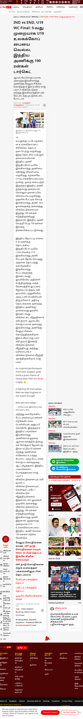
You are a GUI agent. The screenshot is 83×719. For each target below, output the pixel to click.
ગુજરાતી (42, 2)
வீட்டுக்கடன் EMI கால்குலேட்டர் (6, 614)
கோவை (4, 685)
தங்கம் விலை (6, 629)
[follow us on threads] (56, 2)
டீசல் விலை (78, 678)
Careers (22, 701)
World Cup (20, 612)
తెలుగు (47, 2)
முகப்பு (16, 7)
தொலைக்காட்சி (19, 691)
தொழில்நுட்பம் (48, 654)
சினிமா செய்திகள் (19, 660)
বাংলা (38, 2)
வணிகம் (73, 7)
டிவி (47, 674)
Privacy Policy (67, 701)
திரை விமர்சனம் (7, 579)
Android (21, 625)
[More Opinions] (79, 603)
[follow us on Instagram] (62, 2)
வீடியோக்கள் (7, 552)
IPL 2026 (12, 12)
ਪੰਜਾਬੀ (35, 2)
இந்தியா (4, 658)
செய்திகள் (27, 7)
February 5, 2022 (22, 410)
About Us (3, 701)
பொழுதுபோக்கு (18, 654)
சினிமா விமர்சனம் (19, 669)
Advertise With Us (34, 701)
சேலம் (3, 689)
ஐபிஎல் (33, 665)
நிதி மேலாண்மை (79, 686)
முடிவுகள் (58, 12)
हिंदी (21, 2)
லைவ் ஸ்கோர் (23, 12)
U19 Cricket (20, 615)
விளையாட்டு (25, 17)
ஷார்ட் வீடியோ (6, 565)
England (30, 609)
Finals (33, 612)
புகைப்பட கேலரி (19, 684)
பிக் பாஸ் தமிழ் (19, 678)
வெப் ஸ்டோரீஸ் (6, 571)
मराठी (31, 2)
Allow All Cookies (50, 712)
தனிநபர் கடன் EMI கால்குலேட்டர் (7, 622)
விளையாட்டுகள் (6, 558)
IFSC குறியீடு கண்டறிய (6, 599)
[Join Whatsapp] (68, 2)
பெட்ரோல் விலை (79, 671)
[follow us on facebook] (53, 2)
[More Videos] (79, 515)
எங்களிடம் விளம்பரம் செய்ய (76, 2)
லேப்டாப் (49, 670)
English (26, 2)
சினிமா (49, 7)
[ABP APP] (56, 504)
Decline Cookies (69, 712)
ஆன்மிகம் (64, 654)
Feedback (12, 701)
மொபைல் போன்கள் (48, 662)
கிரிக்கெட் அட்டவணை (41, 12)
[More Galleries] (79, 558)
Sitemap (46, 701)
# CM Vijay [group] (76, 480)
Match (27, 612)
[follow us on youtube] (59, 2)
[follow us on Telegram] (65, 2)
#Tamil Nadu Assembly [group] (60, 480)
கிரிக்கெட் (60, 7)
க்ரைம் (3, 669)
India (23, 609)
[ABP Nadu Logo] (5, 7)
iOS (30, 625)
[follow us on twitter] (50, 2)
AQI (4, 639)
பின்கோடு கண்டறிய (6, 607)
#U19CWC (39, 379)
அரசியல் (39, 7)
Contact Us (79, 701)
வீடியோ (63, 658)
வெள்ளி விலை (7, 634)
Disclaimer (56, 701)
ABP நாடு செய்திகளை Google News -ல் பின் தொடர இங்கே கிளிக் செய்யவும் (28, 553)
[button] (5, 542)
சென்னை (2, 679)
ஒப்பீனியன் (7, 586)
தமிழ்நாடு (3, 664)
